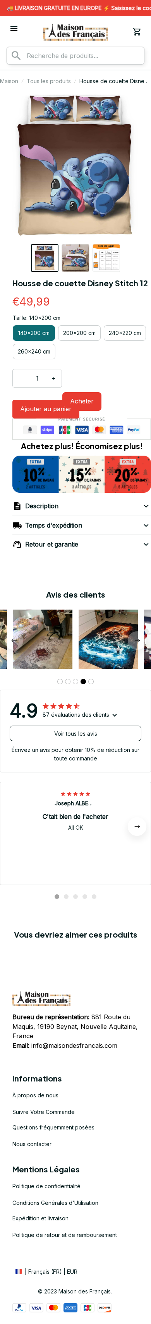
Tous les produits (49, 81)
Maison (9, 81)
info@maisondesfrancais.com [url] (74, 1045)
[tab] (60, 681)
